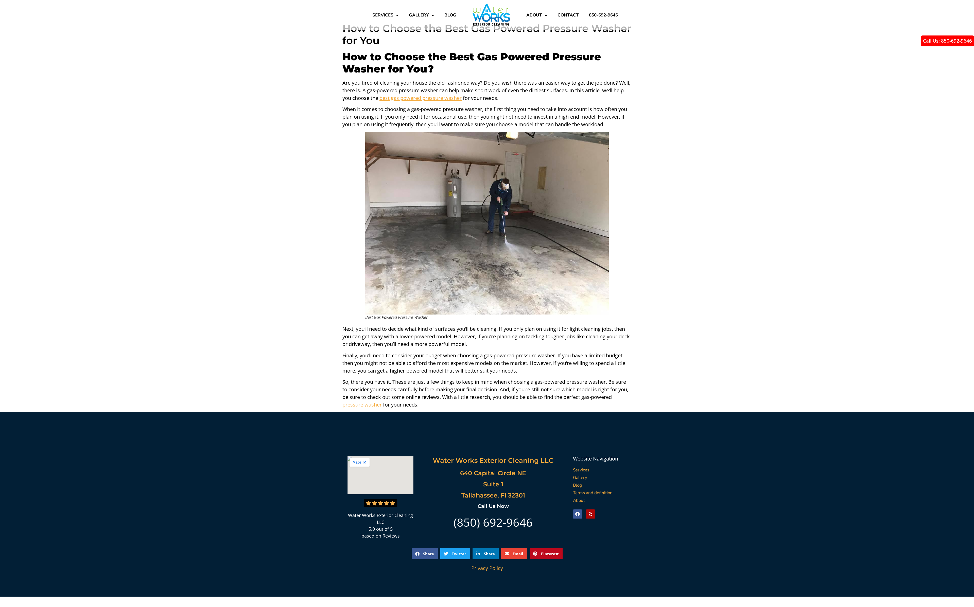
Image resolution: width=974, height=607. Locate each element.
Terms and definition (593, 493)
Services (382, 15)
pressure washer (362, 404)
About (534, 15)
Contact (568, 15)
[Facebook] (577, 514)
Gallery (419, 15)
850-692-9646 (603, 15)
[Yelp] (590, 514)
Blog (450, 15)
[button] (425, 553)
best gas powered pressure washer (420, 98)
